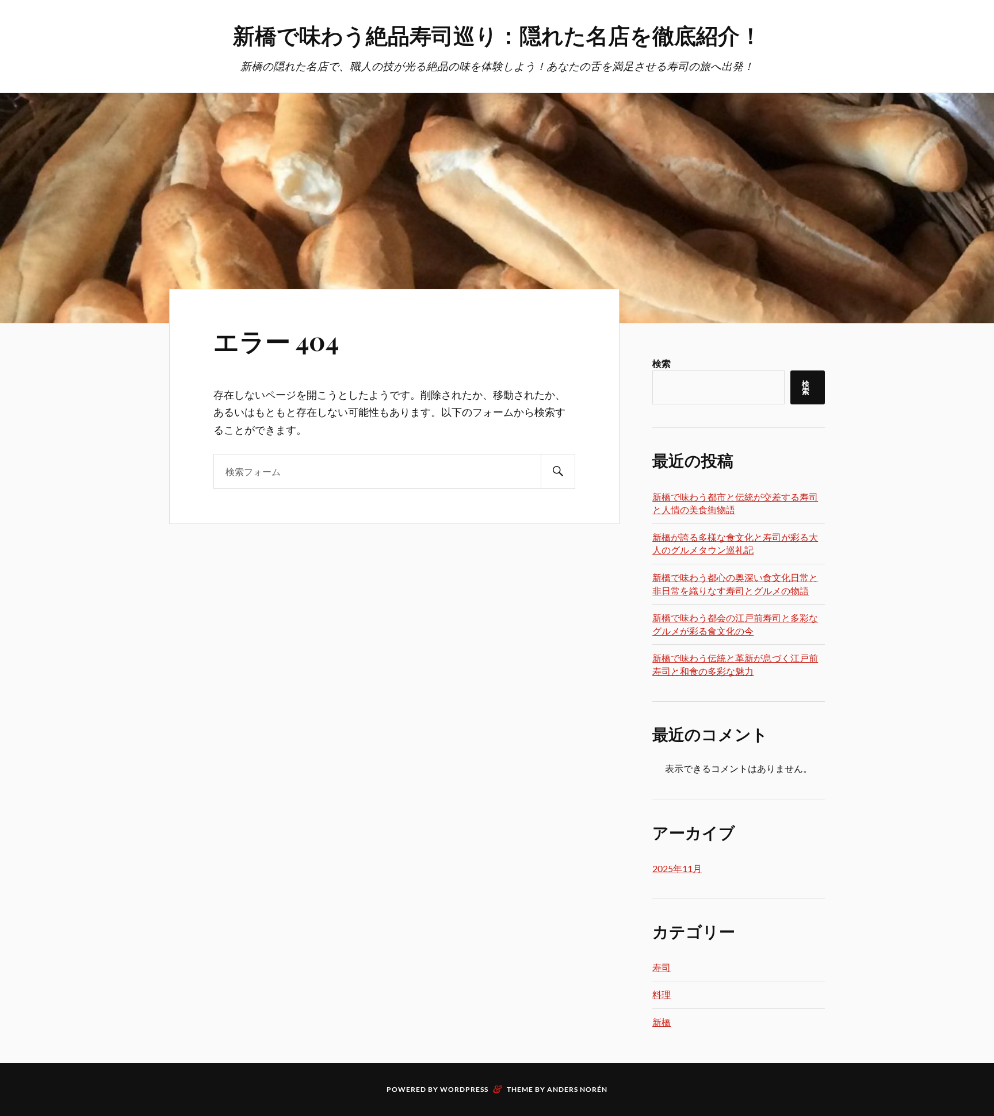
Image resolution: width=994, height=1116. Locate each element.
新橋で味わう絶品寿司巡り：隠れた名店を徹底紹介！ (497, 34)
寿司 (661, 967)
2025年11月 (677, 868)
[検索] (558, 471)
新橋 (661, 1021)
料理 (661, 994)
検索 (661, 363)
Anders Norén (577, 1089)
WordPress (464, 1089)
